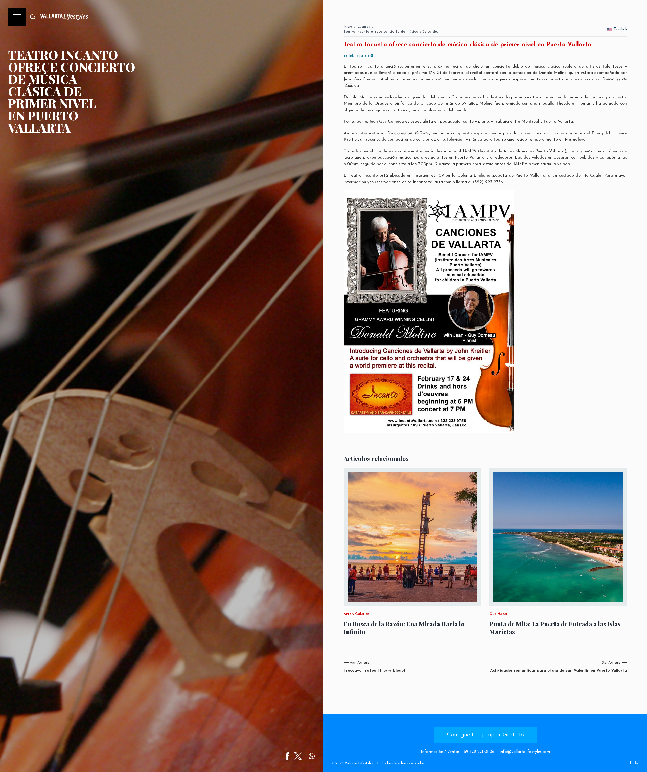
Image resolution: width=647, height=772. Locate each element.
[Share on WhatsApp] (311, 756)
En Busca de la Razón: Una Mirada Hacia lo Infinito (404, 628)
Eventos (363, 27)
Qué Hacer (498, 614)
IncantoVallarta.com (432, 182)
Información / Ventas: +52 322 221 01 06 (457, 752)
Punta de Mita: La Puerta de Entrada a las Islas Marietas (554, 628)
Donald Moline (358, 97)
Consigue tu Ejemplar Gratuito (485, 735)
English (620, 29)
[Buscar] (33, 17)
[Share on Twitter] (298, 756)
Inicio (348, 27)
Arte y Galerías (356, 614)
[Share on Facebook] (287, 756)
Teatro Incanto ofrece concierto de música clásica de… (391, 32)
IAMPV (470, 151)
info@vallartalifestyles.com (525, 752)
